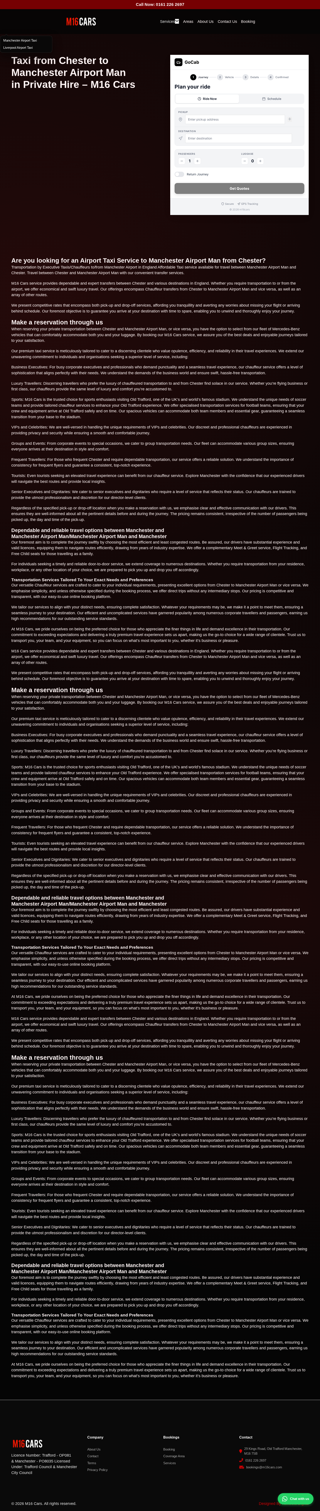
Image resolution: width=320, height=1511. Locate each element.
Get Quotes (239, 188)
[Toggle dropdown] (177, 21)
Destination (187, 131)
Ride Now (210, 99)
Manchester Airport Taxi (20, 40)
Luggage (247, 153)
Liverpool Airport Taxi (18, 47)
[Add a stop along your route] (290, 119)
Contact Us (227, 21)
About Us (205, 21)
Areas (188, 21)
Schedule (274, 99)
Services (167, 21)
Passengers (186, 153)
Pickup (183, 112)
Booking (248, 21)
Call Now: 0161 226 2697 (160, 4)
